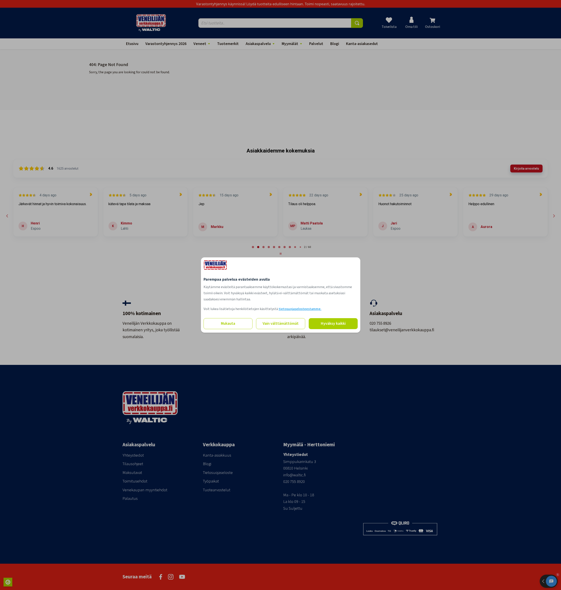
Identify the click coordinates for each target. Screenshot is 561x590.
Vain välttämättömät (281, 323)
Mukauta (228, 323)
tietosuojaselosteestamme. (300, 309)
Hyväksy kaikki (333, 323)
